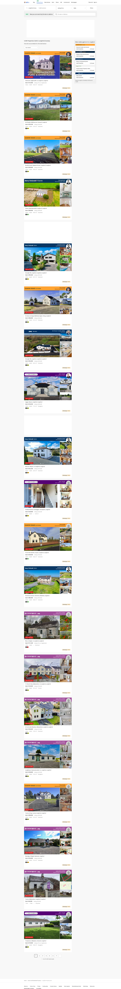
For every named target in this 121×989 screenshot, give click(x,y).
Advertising (85, 986)
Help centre (92, 986)
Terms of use (32, 986)
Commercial (67, 2)
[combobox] (40, 8)
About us (26, 986)
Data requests (67, 986)
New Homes (47, 2)
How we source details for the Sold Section (35, 43)
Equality (60, 986)
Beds (75, 8)
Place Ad (91, 2)
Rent (53, 2)
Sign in (95, 2)
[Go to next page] (59, 955)
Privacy (38, 986)
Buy (34, 2)
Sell (61, 2)
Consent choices (53, 986)
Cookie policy (45, 986)
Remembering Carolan (76, 986)
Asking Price (61, 8)
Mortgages (74, 2)
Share (57, 2)
